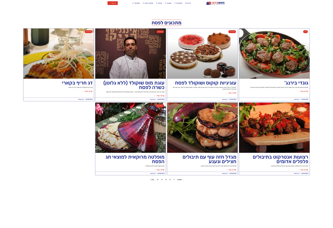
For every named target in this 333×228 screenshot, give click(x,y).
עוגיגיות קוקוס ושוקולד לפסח (205, 83)
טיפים (160, 3)
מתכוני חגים (149, 3)
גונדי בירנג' (296, 83)
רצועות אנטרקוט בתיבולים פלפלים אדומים (280, 159)
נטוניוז (169, 3)
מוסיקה (137, 3)
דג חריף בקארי (77, 83)
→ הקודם (180, 180)
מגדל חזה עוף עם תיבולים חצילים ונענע (209, 159)
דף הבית (188, 3)
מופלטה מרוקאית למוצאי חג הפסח (135, 159)
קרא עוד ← (303, 91)
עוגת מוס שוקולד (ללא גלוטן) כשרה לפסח (134, 85)
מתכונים (179, 3)
